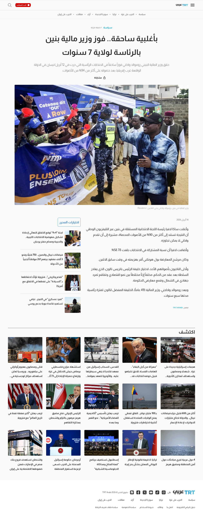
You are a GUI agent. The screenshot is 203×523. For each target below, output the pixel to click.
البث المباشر (21, 5)
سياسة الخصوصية (129, 507)
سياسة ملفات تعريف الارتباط (106, 507)
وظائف (160, 507)
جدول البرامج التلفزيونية (186, 507)
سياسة (107, 27)
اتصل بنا (170, 507)
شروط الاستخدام (147, 507)
